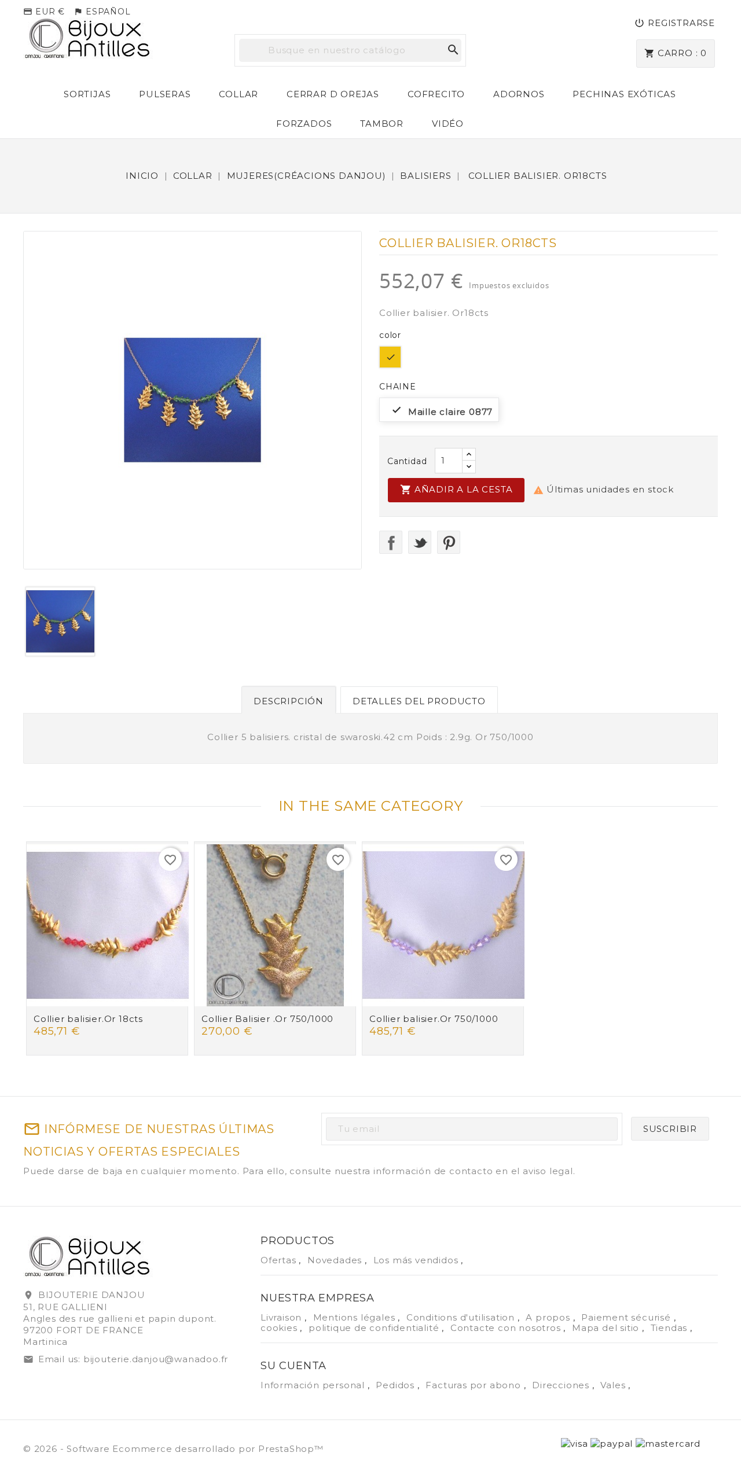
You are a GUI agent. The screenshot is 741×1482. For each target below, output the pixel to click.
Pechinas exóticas (624, 94)
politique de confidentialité (375, 1327)
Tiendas (670, 1327)
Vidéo (448, 123)
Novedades (336, 1260)
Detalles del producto (419, 701)
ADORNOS (519, 94)
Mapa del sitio (607, 1327)
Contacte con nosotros (507, 1327)
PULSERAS (164, 94)
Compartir (391, 542)
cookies (280, 1327)
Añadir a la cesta (456, 489)
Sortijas (87, 94)
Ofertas (280, 1260)
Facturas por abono (474, 1385)
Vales (614, 1385)
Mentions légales (355, 1317)
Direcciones (562, 1385)
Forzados (304, 123)
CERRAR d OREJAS (333, 94)
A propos (549, 1317)
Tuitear (420, 542)
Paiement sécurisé (627, 1317)
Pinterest (449, 542)
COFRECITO (436, 94)
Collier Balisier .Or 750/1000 (267, 1018)
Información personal (314, 1385)
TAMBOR (381, 123)
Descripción (289, 701)
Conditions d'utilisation (462, 1317)
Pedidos (396, 1385)
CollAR (238, 94)
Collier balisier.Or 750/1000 (433, 1018)
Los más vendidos (417, 1260)
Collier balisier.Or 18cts (88, 1018)
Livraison (283, 1317)
